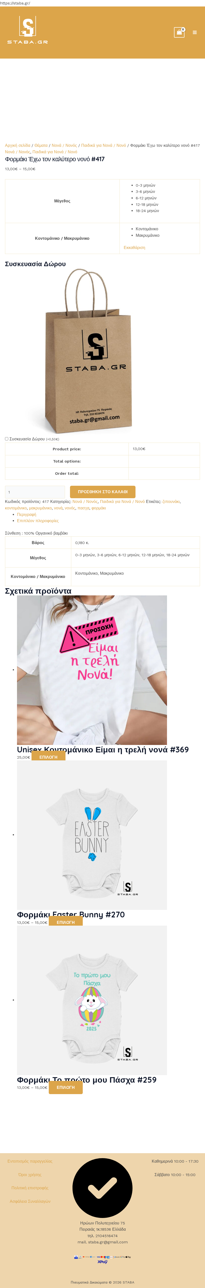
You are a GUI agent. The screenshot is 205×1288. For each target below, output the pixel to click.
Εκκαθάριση (134, 247)
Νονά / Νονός (64, 145)
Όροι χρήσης (30, 1174)
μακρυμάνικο (40, 508)
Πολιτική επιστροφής (30, 1188)
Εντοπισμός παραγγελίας (30, 1161)
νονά (58, 508)
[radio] (166, 185)
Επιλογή (49, 757)
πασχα (83, 508)
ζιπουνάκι (171, 501)
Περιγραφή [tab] (26, 514)
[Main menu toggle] (195, 32)
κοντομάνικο (16, 508)
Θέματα (41, 145)
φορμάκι (99, 508)
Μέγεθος (62, 201)
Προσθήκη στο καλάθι (103, 491)
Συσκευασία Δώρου (34, 439)
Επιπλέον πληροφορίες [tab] (38, 520)
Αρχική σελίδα (17, 145)
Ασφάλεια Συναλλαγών (30, 1201)
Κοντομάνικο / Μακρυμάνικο (62, 238)
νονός (70, 508)
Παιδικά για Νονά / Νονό (103, 145)
